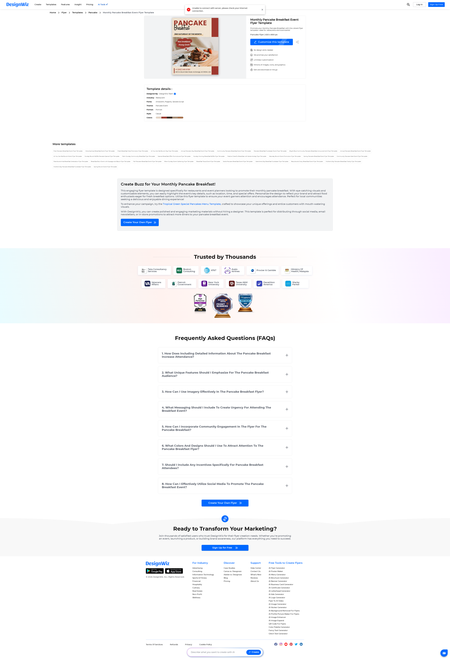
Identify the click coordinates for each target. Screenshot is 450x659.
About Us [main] (255, 581)
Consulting (197, 571)
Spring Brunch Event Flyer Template (105, 166)
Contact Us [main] (256, 571)
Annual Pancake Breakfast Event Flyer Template (355, 151)
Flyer (64, 13)
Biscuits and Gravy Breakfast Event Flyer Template (307, 161)
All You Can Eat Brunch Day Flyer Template (164, 151)
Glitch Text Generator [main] (278, 634)
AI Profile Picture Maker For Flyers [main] (284, 614)
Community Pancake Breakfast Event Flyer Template (234, 151)
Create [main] (38, 5)
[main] (103, 4)
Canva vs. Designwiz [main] (233, 571)
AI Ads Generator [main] (276, 594)
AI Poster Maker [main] (276, 571)
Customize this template (273, 42)
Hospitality (197, 584)
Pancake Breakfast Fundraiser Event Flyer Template (270, 151)
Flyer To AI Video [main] (276, 601)
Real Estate (197, 591)
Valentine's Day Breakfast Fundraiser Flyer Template (271, 161)
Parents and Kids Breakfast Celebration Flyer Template (71, 161)
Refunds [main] (174, 645)
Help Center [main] (256, 568)
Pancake (92, 13)
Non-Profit (197, 594)
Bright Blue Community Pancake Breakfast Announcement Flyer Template (313, 151)
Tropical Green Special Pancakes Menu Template (192, 204)
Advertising (197, 568)
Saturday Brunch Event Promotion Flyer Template (285, 156)
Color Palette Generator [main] (279, 627)
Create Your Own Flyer (138, 222)
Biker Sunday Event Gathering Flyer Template (178, 161)
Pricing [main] (89, 5)
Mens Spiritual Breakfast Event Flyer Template (100, 151)
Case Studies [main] (229, 568)
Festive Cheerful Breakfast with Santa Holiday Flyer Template (246, 156)
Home (53, 13)
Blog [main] (226, 578)
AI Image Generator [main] (277, 604)
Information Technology (203, 575)
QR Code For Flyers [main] (277, 624)
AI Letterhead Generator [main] (279, 591)
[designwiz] (276, 644)
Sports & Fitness (199, 578)
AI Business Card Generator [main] (281, 584)
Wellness (196, 598)
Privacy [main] (188, 645)
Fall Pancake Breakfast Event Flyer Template (147, 161)
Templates (51, 5)
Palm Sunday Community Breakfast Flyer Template (138, 156)
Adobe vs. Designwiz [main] (233, 575)
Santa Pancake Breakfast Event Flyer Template (238, 161)
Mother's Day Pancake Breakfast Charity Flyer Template (343, 161)
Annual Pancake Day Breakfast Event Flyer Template (197, 151)
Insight (78, 5)
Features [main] (65, 5)
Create (255, 652)
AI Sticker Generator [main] (278, 607)
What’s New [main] (256, 575)
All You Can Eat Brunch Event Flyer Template (68, 156)
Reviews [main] (254, 578)
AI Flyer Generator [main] (277, 568)
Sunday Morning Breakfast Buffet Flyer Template (209, 156)
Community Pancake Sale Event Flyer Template (352, 156)
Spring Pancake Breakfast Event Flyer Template (319, 156)
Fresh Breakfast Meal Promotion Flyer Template (133, 151)
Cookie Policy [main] (205, 645)
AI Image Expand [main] (276, 621)
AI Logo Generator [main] (277, 598)
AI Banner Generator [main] (278, 581)
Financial (196, 581)
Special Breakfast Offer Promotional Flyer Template (174, 156)
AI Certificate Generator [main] (279, 588)
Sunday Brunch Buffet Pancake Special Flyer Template (102, 156)
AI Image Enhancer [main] (277, 617)
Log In (419, 5)
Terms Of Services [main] (154, 645)
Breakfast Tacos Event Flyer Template (208, 161)
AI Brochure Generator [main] (279, 578)
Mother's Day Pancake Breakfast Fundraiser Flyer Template (72, 166)
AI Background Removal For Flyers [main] (284, 611)
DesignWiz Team (166, 94)
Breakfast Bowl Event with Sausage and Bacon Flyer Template (110, 161)
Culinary (196, 588)
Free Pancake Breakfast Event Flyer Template (68, 151)
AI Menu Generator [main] (277, 575)
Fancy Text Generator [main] (278, 630)
